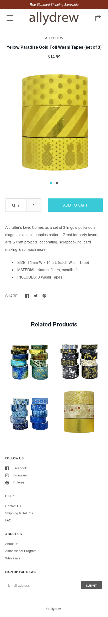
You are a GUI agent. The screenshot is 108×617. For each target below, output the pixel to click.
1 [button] (51, 183)
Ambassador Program (20, 550)
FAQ (8, 520)
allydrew (56, 608)
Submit (91, 585)
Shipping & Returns (19, 513)
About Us (11, 543)
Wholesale (12, 558)
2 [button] (57, 183)
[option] (54, 122)
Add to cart (75, 205)
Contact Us (13, 506)
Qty (16, 205)
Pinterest (19, 482)
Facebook (20, 468)
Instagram (20, 475)
